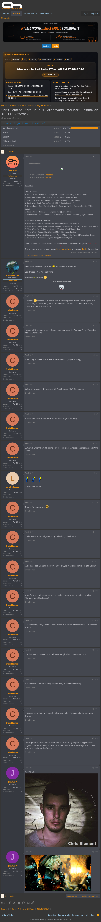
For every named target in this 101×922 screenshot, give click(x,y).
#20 (96, 852)
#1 (97, 157)
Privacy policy (77, 915)
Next (11, 152)
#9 (97, 473)
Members (44, 13)
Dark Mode (8, 915)
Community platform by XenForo (50, 920)
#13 (96, 591)
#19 (96, 768)
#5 (97, 355)
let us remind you (63, 249)
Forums (16, 13)
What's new (29, 13)
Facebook (41, 174)
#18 (96, 738)
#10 (96, 502)
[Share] (93, 156)
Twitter (40, 177)
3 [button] (57, 128)
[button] (36, 13)
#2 (97, 261)
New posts (5, 18)
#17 (96, 709)
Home (6, 13)
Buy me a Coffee (45, 256)
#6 (97, 384)
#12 (96, 561)
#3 (97, 296)
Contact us (52, 915)
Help (87, 915)
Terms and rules (64, 915)
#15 (96, 650)
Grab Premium (32, 256)
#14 (96, 620)
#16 (96, 679)
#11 (96, 532)
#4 (97, 326)
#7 (97, 414)
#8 (97, 443)
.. (62, 288)
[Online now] (12, 272)
